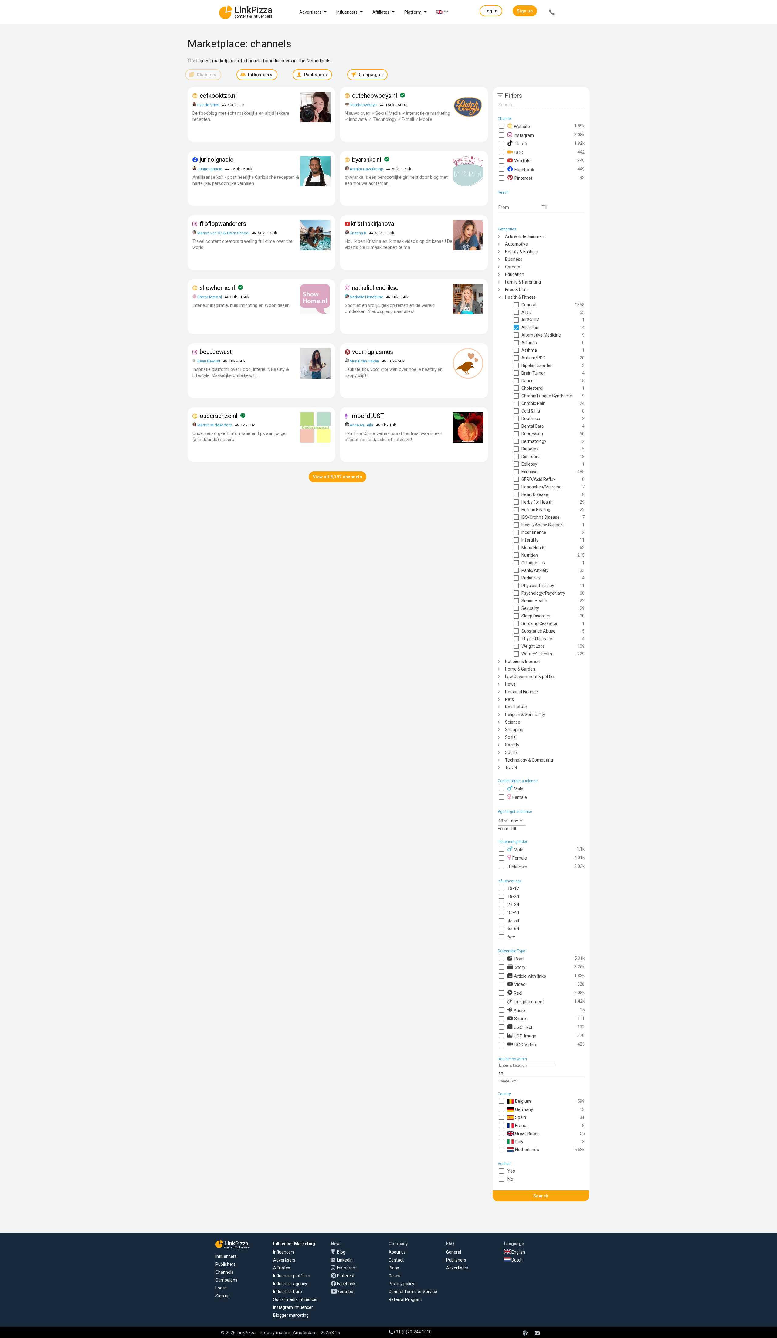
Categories (507, 229)
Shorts (521, 1018)
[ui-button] (551, 13)
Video (520, 984)
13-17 (513, 888)
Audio (519, 1010)
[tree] (541, 501)
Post (519, 959)
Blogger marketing (291, 1315)
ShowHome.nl (209, 296)
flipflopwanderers (223, 223)
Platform (413, 12)
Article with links (530, 976)
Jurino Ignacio (209, 168)
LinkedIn (345, 1260)
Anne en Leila (362, 425)
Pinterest (523, 178)
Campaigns (226, 1280)
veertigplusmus (372, 351)
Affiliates (380, 12)
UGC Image (525, 1036)
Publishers (225, 1264)
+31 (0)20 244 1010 (412, 1332)
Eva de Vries (208, 104)
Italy (519, 1141)
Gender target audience (518, 781)
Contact (396, 1260)
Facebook (524, 169)
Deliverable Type (511, 951)
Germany (524, 1109)
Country (504, 1094)
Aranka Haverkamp (366, 168)
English (518, 1252)
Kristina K (358, 232)
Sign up (222, 1295)
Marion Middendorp (214, 425)
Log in (221, 1287)
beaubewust (216, 351)
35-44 (513, 912)
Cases (394, 1275)
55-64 (513, 928)
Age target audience (515, 812)
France (522, 1125)
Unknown (518, 867)
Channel (505, 119)
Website (522, 126)
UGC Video (525, 1044)
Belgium (523, 1101)
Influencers (347, 12)
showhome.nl (217, 287)
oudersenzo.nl (218, 415)
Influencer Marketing (294, 1243)
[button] (491, 10)
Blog (341, 1252)
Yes (511, 1171)
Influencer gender (512, 842)
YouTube (523, 161)
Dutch (517, 1260)
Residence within (512, 1059)
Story (520, 967)
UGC (518, 152)
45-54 (513, 920)
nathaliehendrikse (375, 287)
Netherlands (527, 1149)
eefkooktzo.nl (218, 95)
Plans (393, 1267)
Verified (504, 1164)
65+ (514, 820)
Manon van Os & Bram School (223, 232)
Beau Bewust (208, 360)
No (510, 1179)
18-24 (513, 896)
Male (518, 789)
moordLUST (368, 415)
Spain (520, 1117)
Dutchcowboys (363, 104)
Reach (503, 192)
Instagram (524, 135)
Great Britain (527, 1133)
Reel (518, 993)
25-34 (513, 904)
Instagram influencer (293, 1307)
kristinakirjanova (372, 223)
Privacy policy (401, 1283)
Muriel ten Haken (364, 360)
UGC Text (523, 1027)
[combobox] (504, 820)
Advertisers (310, 12)
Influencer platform (291, 1275)
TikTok (520, 144)
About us (397, 1252)
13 (500, 820)
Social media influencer (295, 1299)
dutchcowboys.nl (374, 95)
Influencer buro (287, 1291)
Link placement (529, 1001)
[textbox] (519, 207)
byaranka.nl (366, 159)
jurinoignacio (217, 159)
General (453, 1252)
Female (519, 797)
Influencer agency (290, 1283)
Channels (224, 1272)
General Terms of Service (412, 1291)
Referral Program (405, 1299)
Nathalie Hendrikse (366, 296)
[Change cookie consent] (525, 1333)
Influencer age (510, 881)
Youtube (345, 1291)
